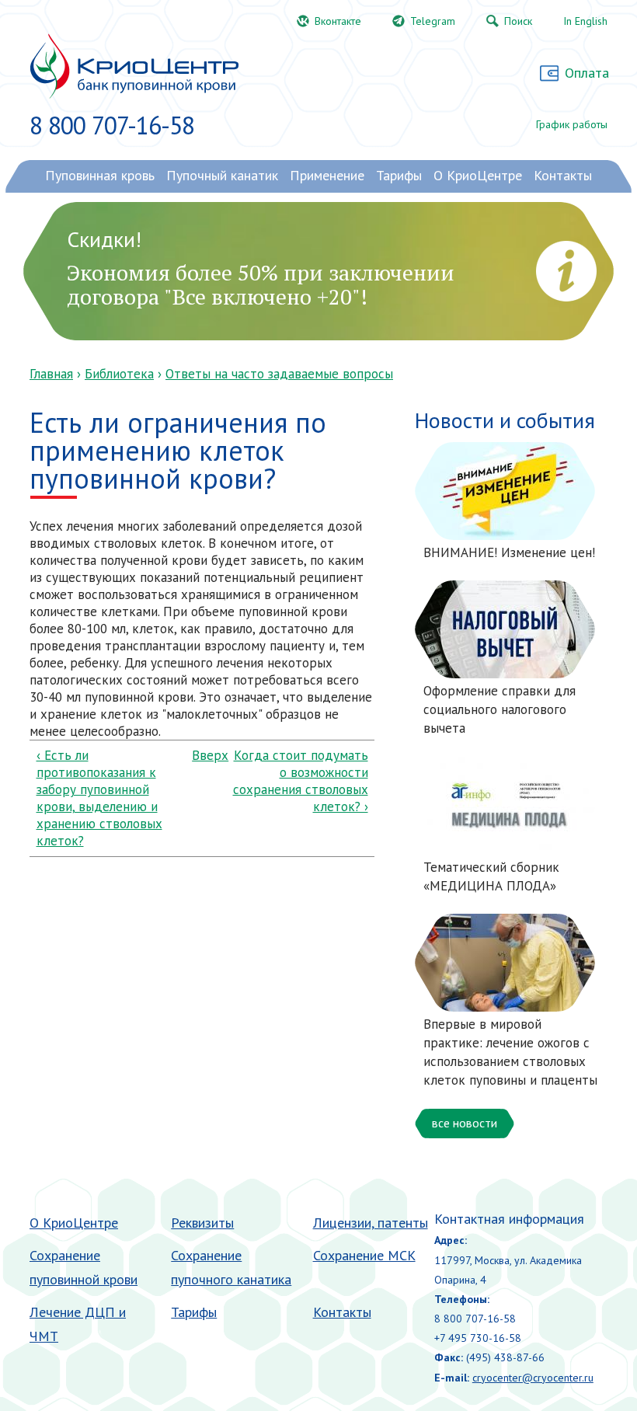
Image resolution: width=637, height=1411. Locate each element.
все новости (464, 1123)
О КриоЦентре (74, 1223)
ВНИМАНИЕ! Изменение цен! (509, 552)
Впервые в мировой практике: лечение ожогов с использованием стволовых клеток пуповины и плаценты (510, 1052)
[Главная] (134, 66)
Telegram (432, 21)
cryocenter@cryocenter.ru (532, 1378)
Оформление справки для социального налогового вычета (499, 709)
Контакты (342, 1312)
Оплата (587, 73)
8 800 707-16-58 (112, 125)
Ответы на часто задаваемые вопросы (279, 373)
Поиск (518, 21)
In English (585, 21)
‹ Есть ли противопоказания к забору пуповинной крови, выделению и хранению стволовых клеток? (99, 798)
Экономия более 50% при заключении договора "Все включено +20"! (260, 284)
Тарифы (194, 1312)
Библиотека (119, 373)
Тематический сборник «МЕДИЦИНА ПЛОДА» (491, 876)
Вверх (198, 755)
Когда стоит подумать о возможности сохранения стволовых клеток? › (300, 781)
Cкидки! (104, 239)
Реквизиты (202, 1223)
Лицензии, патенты (370, 1223)
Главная (51, 373)
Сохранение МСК (364, 1255)
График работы (571, 124)
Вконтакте (338, 21)
